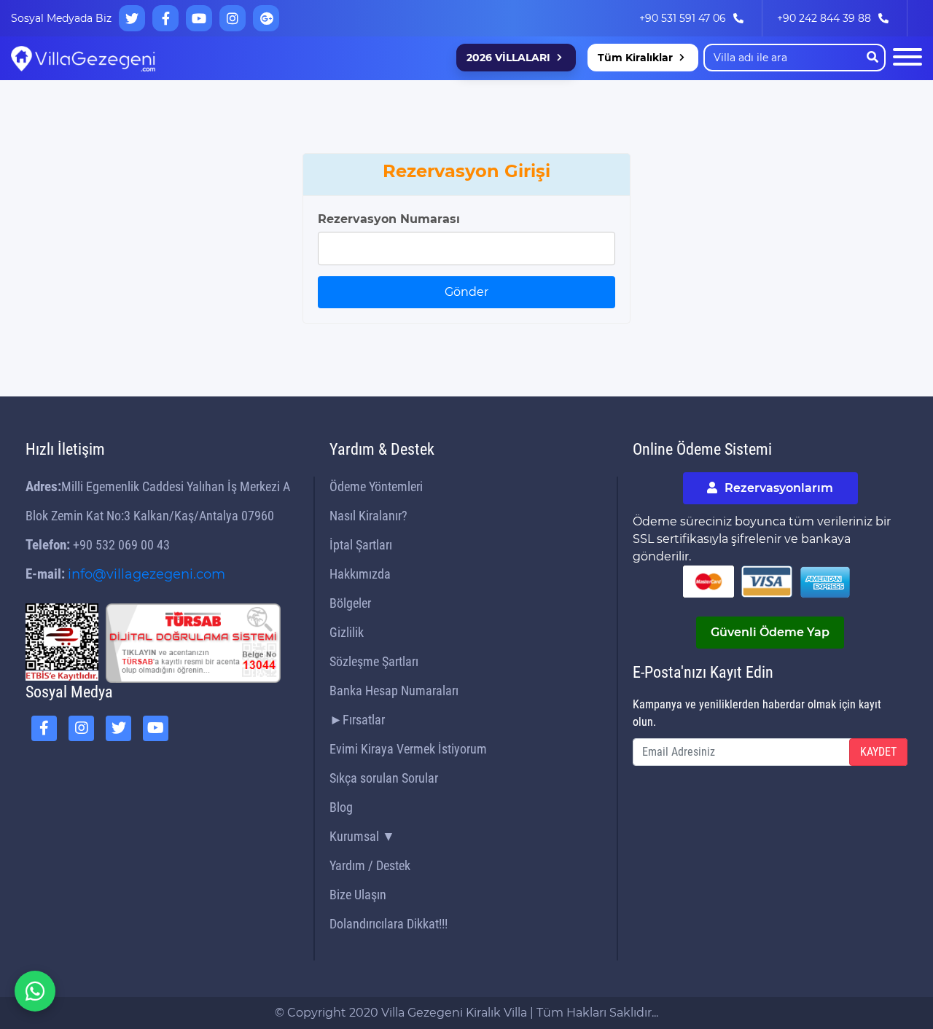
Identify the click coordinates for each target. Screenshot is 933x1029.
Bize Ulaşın (357, 894)
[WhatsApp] (35, 991)
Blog (341, 807)
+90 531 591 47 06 (682, 18)
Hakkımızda (360, 574)
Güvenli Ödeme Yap (770, 632)
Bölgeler (350, 603)
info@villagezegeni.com (146, 574)
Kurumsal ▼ (362, 836)
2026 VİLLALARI (508, 57)
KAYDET (878, 752)
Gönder (466, 292)
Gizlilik (346, 632)
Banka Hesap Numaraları (393, 690)
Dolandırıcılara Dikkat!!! (388, 923)
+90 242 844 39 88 (824, 18)
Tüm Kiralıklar (635, 57)
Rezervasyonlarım (777, 488)
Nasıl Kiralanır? (368, 515)
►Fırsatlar (357, 719)
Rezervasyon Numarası (389, 219)
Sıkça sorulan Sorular (383, 778)
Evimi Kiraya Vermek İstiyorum (408, 748)
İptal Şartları (360, 544)
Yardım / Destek (369, 865)
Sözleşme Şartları (373, 661)
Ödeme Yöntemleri (376, 486)
